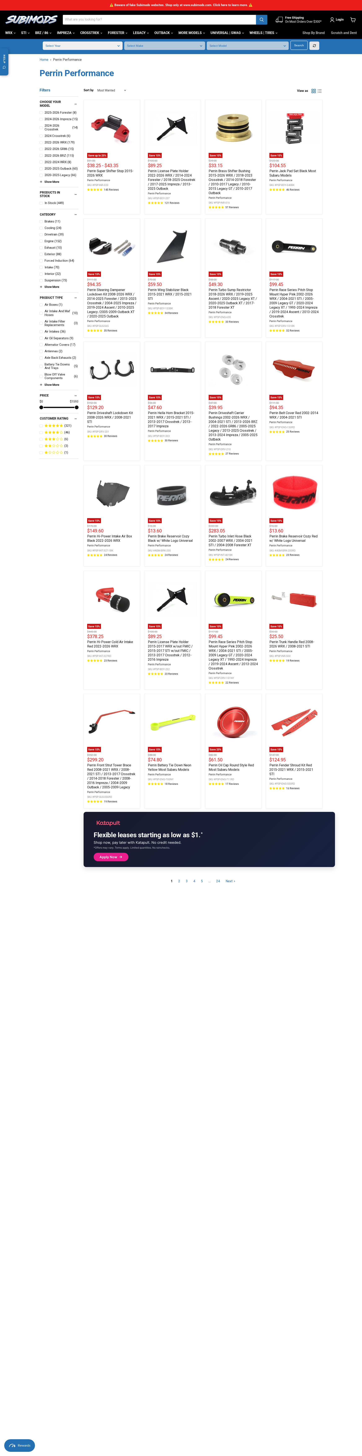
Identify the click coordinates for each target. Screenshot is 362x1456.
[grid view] (314, 91)
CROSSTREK (90, 33)
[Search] (261, 20)
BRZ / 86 (42, 33)
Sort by (89, 90)
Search (299, 45)
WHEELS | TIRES (262, 33)
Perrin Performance (98, 180)
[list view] (319, 91)
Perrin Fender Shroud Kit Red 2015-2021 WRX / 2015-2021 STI (291, 769)
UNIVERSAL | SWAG (226, 33)
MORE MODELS (190, 33)
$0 (41, 401)
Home (44, 60)
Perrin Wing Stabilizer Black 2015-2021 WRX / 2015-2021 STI (170, 294)
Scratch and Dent (344, 33)
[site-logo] (31, 20)
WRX (9, 33)
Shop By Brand (314, 33)
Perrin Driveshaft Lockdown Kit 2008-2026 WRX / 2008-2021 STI (110, 417)
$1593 (74, 401)
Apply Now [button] (108, 857)
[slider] (41, 407)
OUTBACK (162, 33)
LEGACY (139, 33)
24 (218, 881)
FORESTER (116, 33)
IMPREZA (64, 33)
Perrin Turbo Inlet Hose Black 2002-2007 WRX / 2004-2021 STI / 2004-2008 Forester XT (230, 540)
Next (229, 881)
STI (24, 33)
